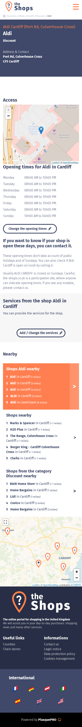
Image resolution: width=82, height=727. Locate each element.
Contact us (51, 644)
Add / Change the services (39, 333)
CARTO (77, 584)
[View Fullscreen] (5, 522)
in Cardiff (20, 377)
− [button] (8, 115)
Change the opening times (28, 229)
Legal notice (52, 649)
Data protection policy (59, 654)
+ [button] (8, 109)
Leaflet (55, 162)
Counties (9, 644)
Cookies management (59, 659)
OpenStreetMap (70, 162)
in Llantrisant (23, 402)
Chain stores (11, 649)
